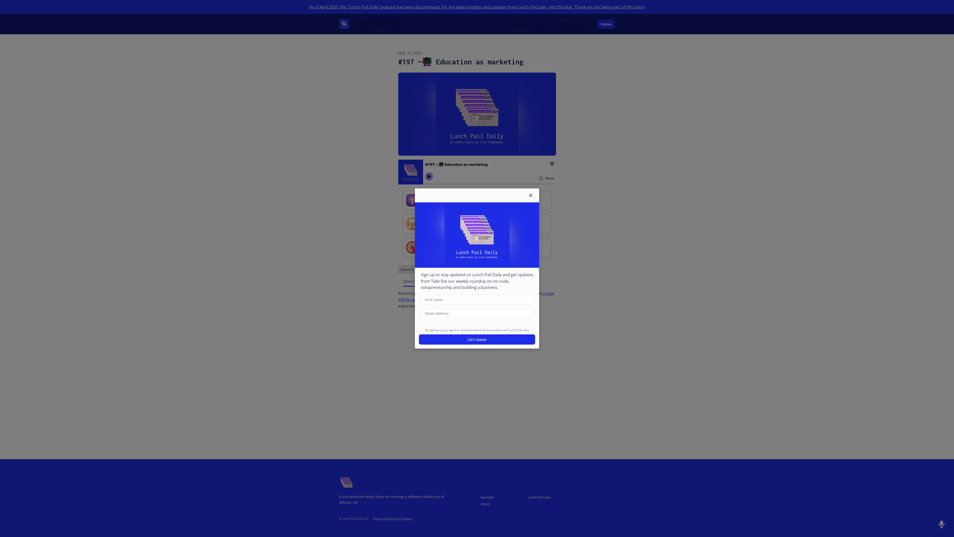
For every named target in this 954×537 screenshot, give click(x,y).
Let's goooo (477, 339)
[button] (530, 195)
